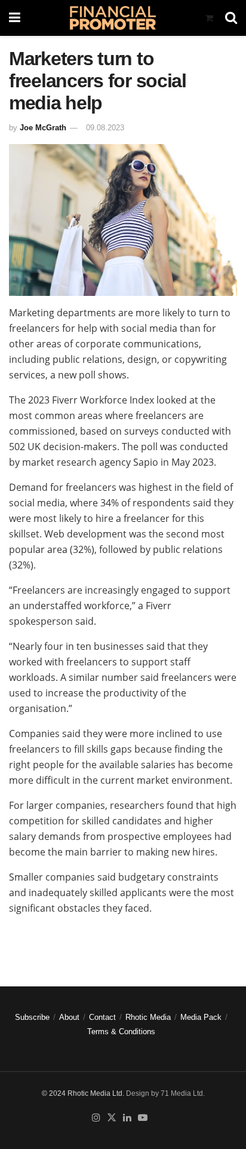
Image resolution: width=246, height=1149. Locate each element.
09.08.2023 (105, 127)
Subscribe (32, 1017)
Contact (102, 1017)
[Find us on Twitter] (111, 1117)
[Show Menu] (14, 18)
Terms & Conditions (121, 1031)
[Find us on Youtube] (142, 1117)
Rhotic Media (148, 1017)
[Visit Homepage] (112, 18)
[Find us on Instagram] (96, 1117)
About (69, 1017)
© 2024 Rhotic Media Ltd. (83, 1093)
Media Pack (201, 1017)
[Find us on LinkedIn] (127, 1117)
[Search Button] (231, 18)
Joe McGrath (43, 127)
